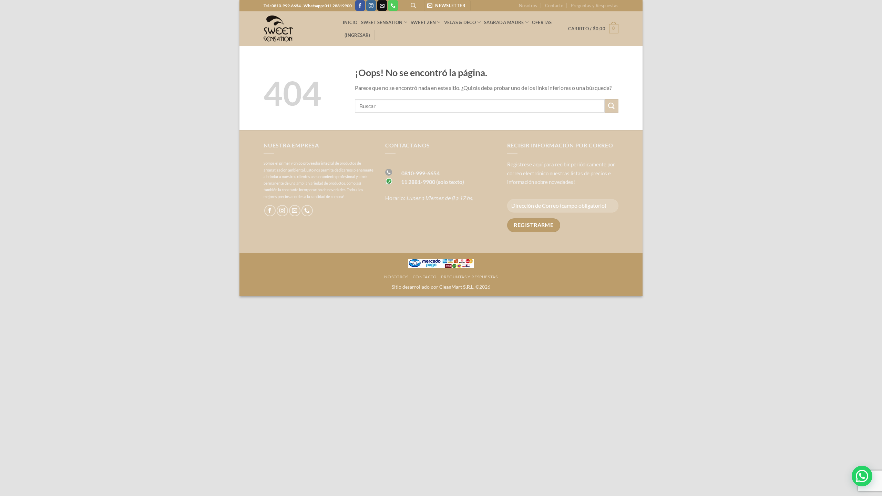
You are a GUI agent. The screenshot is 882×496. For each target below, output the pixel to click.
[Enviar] (611, 106)
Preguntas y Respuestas (594, 5)
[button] (447, 5)
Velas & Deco (460, 22)
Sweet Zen (423, 22)
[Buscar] (413, 5)
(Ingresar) (357, 35)
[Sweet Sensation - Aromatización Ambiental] (298, 28)
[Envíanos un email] (382, 5)
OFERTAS (542, 22)
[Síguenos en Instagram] (371, 5)
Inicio (350, 22)
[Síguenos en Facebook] (360, 5)
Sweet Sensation (382, 22)
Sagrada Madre (504, 22)
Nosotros (528, 5)
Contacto (554, 5)
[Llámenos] (393, 5)
